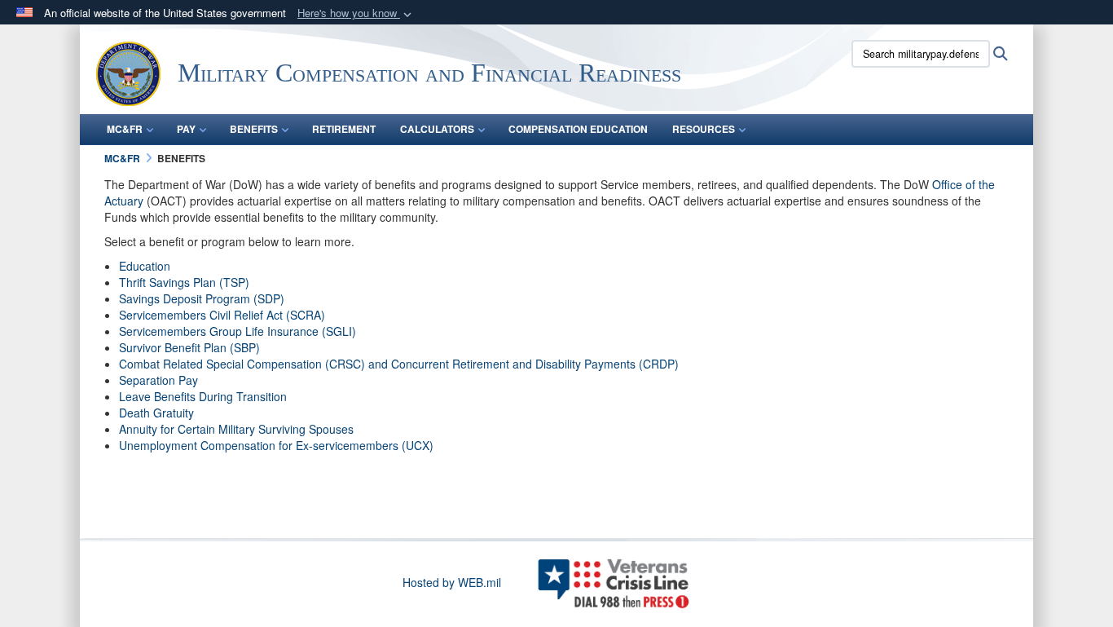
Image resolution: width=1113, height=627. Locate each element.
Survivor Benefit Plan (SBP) (189, 347)
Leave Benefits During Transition (203, 396)
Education (144, 266)
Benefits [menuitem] (254, 128)
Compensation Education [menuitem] (578, 128)
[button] (356, 13)
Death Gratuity (156, 412)
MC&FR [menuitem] (125, 128)
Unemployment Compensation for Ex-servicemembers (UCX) (276, 445)
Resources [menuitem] (703, 128)
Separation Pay (158, 380)
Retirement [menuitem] (344, 128)
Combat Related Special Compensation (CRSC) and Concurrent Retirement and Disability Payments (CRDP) (399, 363)
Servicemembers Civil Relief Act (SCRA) (222, 315)
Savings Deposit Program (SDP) (201, 298)
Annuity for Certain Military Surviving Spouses (236, 429)
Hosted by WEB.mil (452, 582)
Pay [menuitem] (186, 128)
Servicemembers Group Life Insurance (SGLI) (237, 331)
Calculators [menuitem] (437, 128)
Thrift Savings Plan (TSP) (184, 282)
